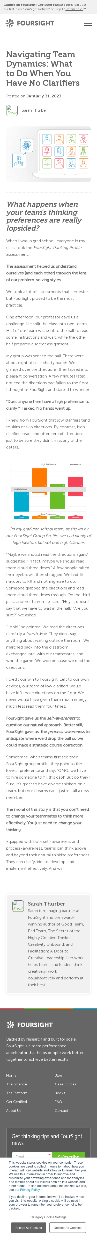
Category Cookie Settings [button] (48, 1217)
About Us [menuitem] (13, 1110)
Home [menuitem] (11, 1075)
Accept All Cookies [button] (29, 1227)
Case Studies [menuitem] (65, 1084)
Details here (74, 9)
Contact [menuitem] (61, 1110)
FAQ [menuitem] (58, 1102)
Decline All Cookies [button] (67, 1227)
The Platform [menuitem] (16, 1093)
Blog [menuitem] (58, 1075)
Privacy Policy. (30, 1189)
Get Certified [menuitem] (16, 1102)
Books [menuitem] (60, 1093)
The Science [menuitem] (16, 1084)
